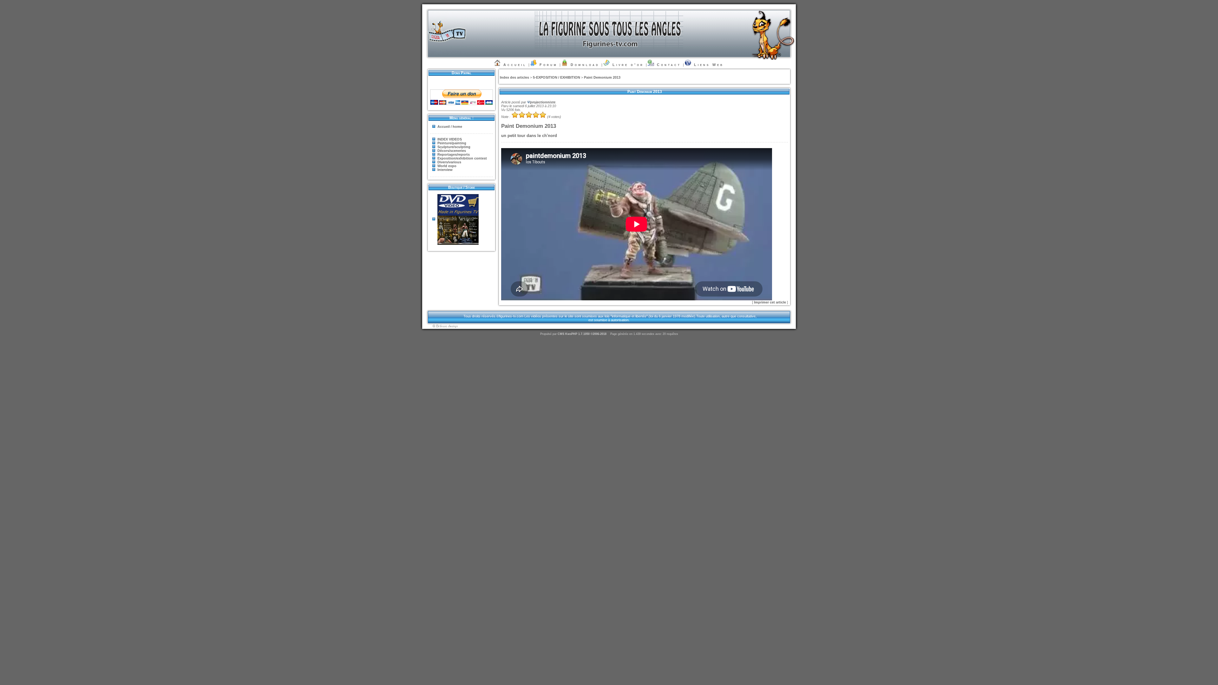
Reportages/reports (453, 154)
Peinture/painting (451, 143)
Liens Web (709, 65)
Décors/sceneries (451, 151)
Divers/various (449, 162)
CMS (561, 334)
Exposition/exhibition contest (462, 158)
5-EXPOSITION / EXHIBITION (556, 77)
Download (585, 65)
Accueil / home (449, 126)
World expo (446, 166)
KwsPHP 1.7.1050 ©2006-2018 (585, 334)
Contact (669, 65)
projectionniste (542, 102)
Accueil (515, 65)
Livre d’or (628, 65)
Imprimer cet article (770, 302)
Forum (549, 65)
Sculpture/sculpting (453, 147)
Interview (445, 170)
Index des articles (514, 77)
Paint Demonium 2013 (602, 77)
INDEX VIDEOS (449, 139)
